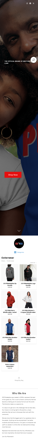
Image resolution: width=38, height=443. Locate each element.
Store (3, 261)
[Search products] (33, 59)
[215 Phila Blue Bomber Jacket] (10, 326)
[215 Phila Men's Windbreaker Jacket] (10, 299)
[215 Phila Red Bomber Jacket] (28, 326)
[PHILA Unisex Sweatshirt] (10, 353)
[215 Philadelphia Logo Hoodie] (28, 272)
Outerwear (10, 261)
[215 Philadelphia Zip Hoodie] (10, 272)
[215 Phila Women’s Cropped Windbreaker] (28, 299)
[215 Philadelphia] (19, 243)
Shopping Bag (19, 380)
